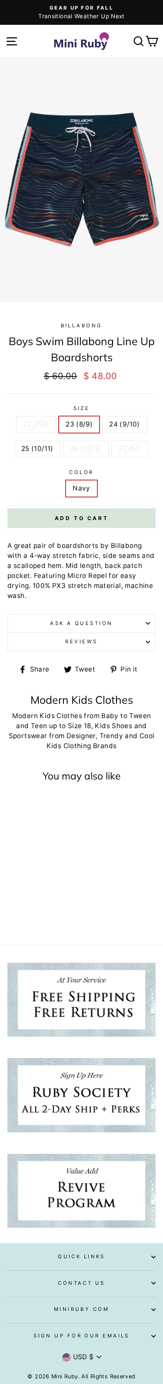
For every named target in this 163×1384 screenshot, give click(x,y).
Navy (81, 488)
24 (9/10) (124, 424)
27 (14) (130, 448)
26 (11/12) (86, 448)
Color (81, 472)
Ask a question (81, 623)
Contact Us (81, 1283)
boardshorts (77, 545)
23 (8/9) (79, 424)
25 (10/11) (37, 448)
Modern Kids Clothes (47, 716)
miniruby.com (81, 1309)
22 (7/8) (36, 424)
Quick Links (81, 1256)
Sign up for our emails (81, 1336)
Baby (110, 716)
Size (81, 408)
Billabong (82, 325)
